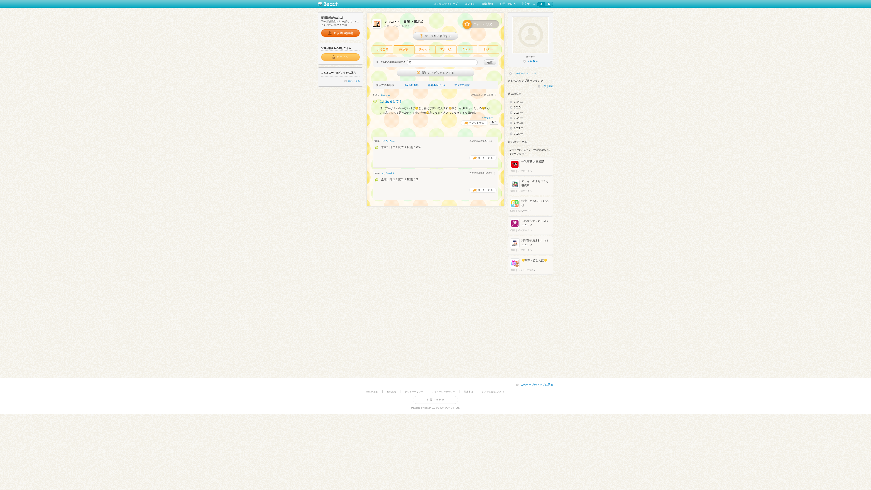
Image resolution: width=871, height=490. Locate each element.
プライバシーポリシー (443, 391)
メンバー (467, 49)
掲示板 (403, 49)
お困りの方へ (508, 3)
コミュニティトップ (445, 3)
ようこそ (383, 49)
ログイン (470, 3)
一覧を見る (547, 86)
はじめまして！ (391, 101)
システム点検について (493, 391)
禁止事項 (468, 391)
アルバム (446, 49)
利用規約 (391, 391)
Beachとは (372, 391)
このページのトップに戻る (537, 384)
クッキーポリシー (414, 391)
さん (386, 94)
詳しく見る (354, 81)
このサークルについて (525, 73)
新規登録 (487, 3)
